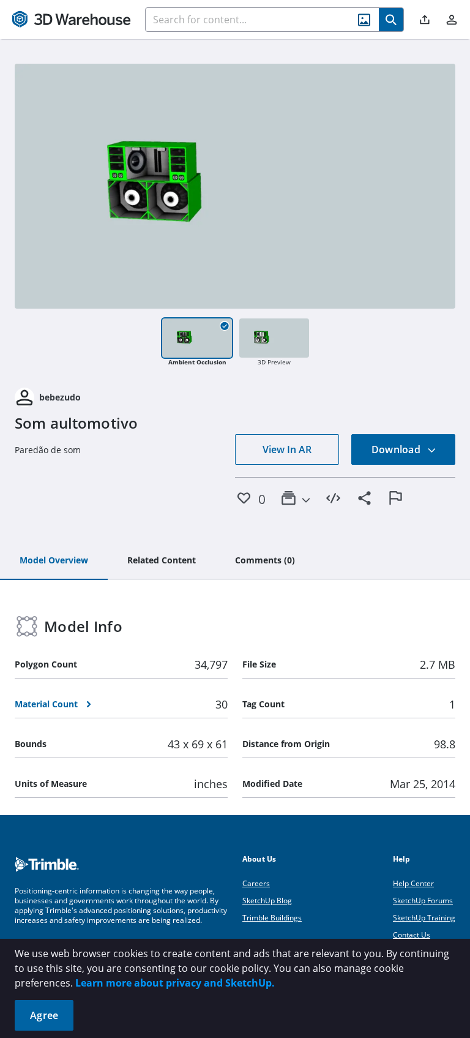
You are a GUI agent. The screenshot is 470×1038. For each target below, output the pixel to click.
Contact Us (411, 935)
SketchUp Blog (267, 900)
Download (397, 449)
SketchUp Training (424, 917)
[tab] (54, 561)
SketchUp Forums (423, 900)
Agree (44, 1015)
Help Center (413, 883)
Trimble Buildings (272, 917)
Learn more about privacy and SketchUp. (175, 983)
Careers (256, 883)
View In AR (287, 449)
